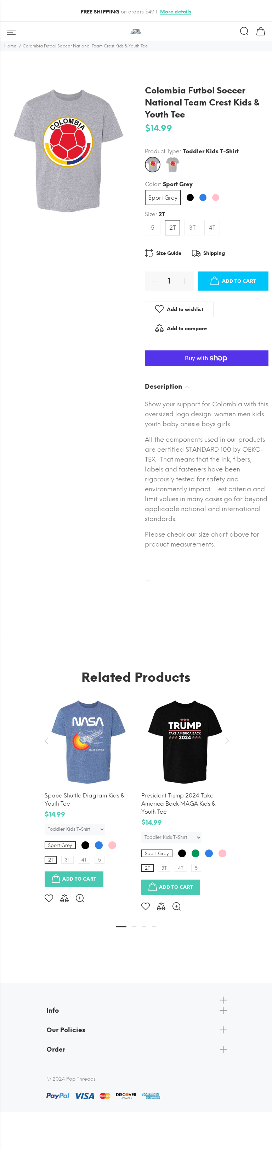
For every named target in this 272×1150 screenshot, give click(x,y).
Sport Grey (162, 197)
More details (176, 12)
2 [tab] (134, 926)
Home (10, 46)
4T (212, 227)
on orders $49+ (136, 12)
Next (226, 741)
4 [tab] (154, 926)
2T (172, 227)
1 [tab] (121, 926)
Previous (46, 741)
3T (192, 227)
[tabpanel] (87, 795)
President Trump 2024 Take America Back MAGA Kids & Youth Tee (178, 803)
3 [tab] (144, 926)
